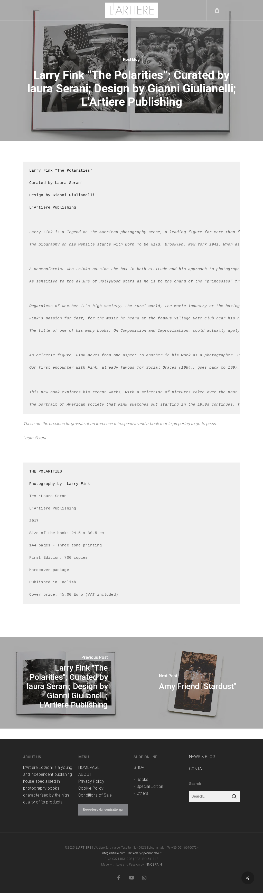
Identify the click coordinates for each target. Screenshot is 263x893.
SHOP (139, 767)
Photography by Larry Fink (59, 484)
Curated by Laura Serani (56, 183)
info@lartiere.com (113, 853)
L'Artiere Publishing (52, 207)
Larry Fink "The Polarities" (60, 171)
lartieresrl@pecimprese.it (145, 853)
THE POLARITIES (45, 471)
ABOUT (84, 774)
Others (142, 793)
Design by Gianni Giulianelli (62, 195)
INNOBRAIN (153, 864)
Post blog (131, 59)
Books (142, 779)
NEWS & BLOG (202, 756)
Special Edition (149, 786)
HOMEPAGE (89, 767)
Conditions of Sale (95, 795)
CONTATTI (198, 768)
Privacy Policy (91, 781)
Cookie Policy (91, 788)
